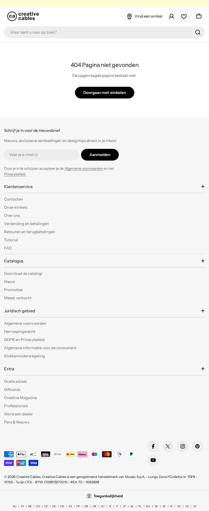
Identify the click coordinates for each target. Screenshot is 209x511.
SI (171, 506)
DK (62, 506)
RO (148, 506)
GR (86, 506)
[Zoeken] (198, 32)
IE (110, 506)
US (187, 506)
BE (30, 506)
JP (124, 506)
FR (78, 506)
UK (179, 506)
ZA (195, 506)
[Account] (171, 16)
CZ (46, 506)
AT (22, 506)
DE (54, 506)
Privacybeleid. (15, 174)
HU (102, 506)
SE (164, 506)
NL (132, 506)
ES (70, 506)
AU (14, 506)
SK (156, 506)
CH (38, 506)
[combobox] (104, 32)
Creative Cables (28, 477)
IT (117, 506)
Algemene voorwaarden (83, 168)
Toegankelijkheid (108, 496)
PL (140, 506)
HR (94, 506)
